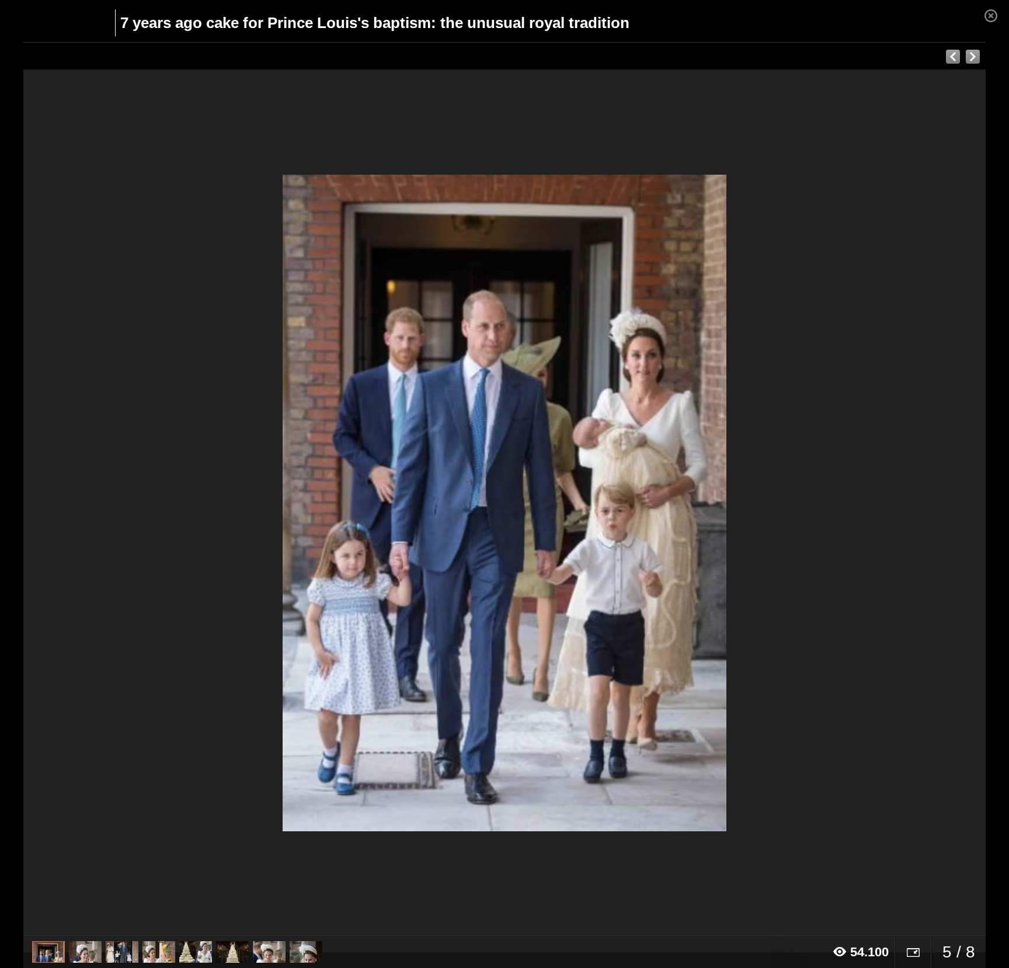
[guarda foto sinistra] (119, 503)
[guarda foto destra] (601, 503)
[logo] (51, 22)
